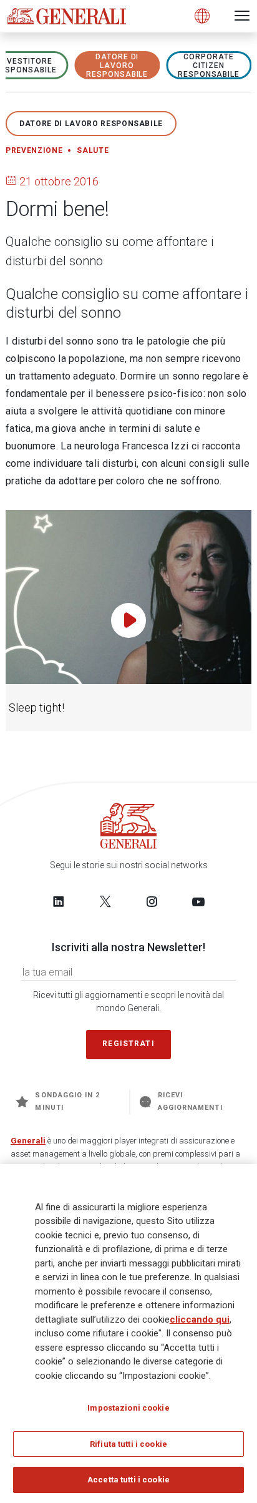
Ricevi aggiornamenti (190, 1101)
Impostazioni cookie (128, 1407)
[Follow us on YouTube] (198, 901)
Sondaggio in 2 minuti (67, 1101)
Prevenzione (34, 150)
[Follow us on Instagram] (151, 901)
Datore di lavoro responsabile (117, 65)
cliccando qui (200, 1319)
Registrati (128, 1043)
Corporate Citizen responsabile (209, 65)
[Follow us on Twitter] (105, 901)
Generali (28, 1140)
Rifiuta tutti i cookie (128, 1444)
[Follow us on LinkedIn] (58, 901)
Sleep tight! (36, 707)
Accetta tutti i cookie (128, 1479)
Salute (93, 150)
